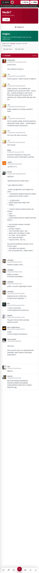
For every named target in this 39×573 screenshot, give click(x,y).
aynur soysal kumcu (13, 327)
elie (8, 303)
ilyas (8, 366)
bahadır (9, 315)
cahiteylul (12, 43)
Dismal (9, 172)
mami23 (9, 376)
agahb (10, 162)
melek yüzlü (11, 60)
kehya (9, 150)
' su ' (8, 74)
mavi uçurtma (11, 339)
